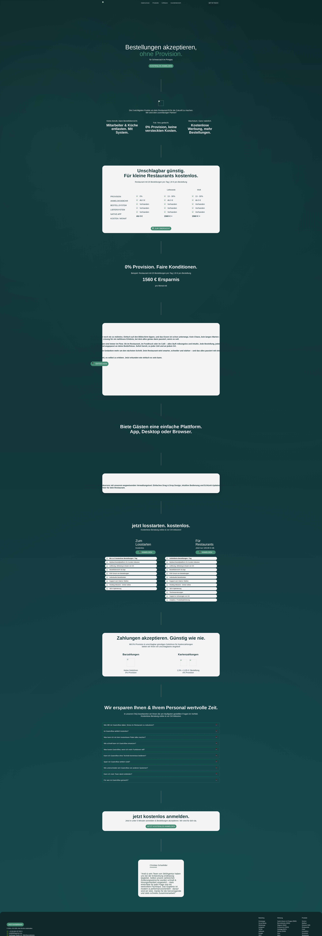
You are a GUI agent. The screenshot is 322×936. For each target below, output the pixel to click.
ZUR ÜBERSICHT (162, 228)
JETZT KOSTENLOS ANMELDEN (161, 826)
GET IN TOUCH (213, 3)
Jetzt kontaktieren (15, 924)
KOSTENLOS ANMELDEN (161, 66)
